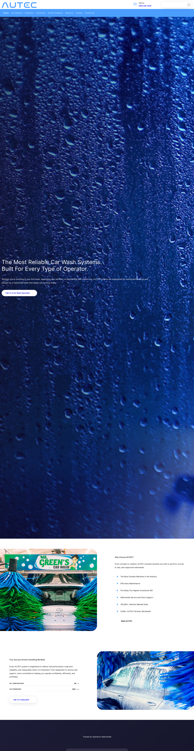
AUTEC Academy (55, 13)
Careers (79, 13)
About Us (69, 13)
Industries (29, 13)
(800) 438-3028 (145, 6)
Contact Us (89, 13)
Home (6, 13)
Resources (40, 13)
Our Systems (16, 13)
